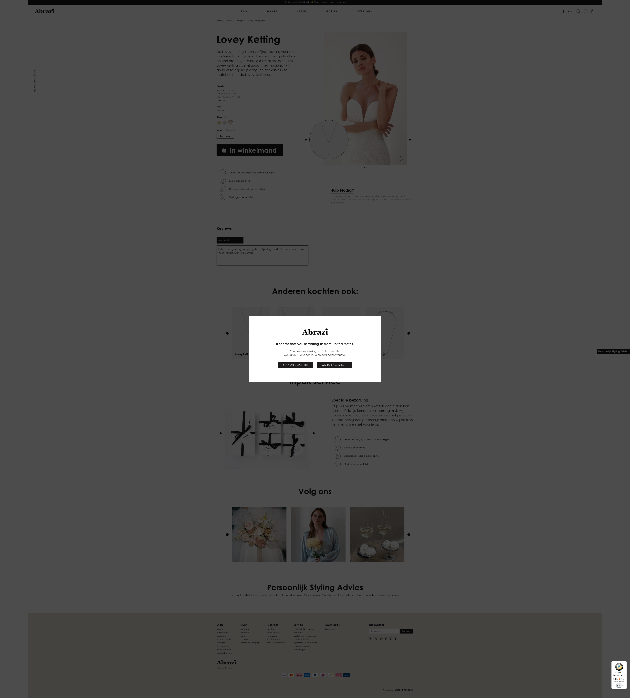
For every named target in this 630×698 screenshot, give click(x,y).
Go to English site (334, 364)
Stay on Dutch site (295, 364)
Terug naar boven (35, 80)
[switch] (619, 685)
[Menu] (625, 663)
